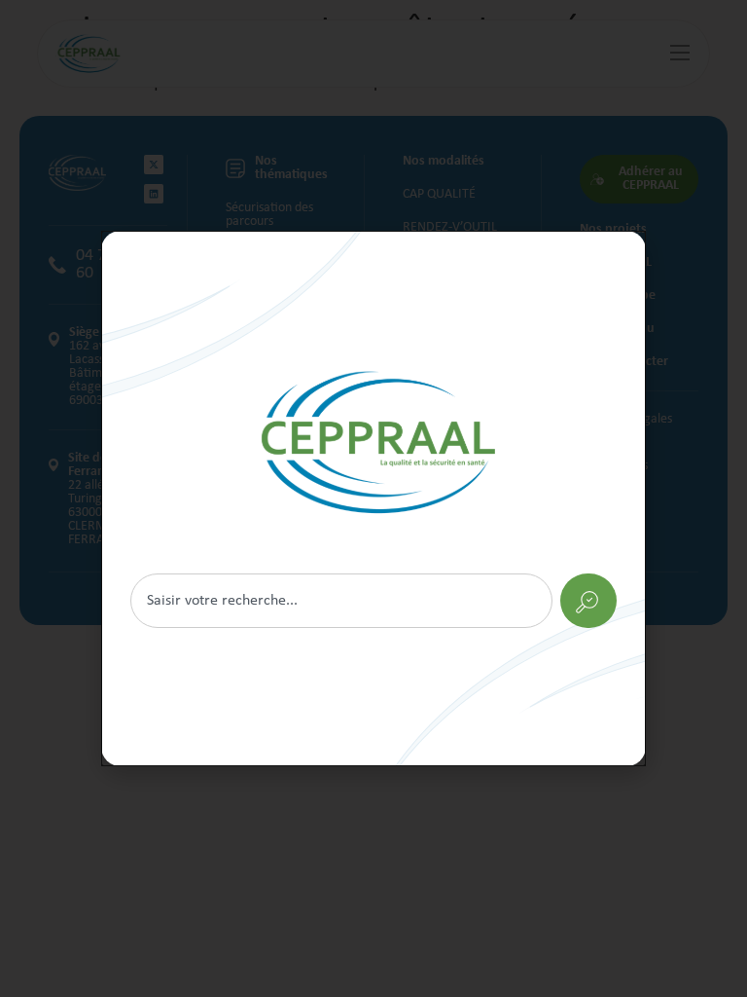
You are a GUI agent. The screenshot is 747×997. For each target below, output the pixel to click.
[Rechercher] (373, 498)
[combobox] (341, 600)
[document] (373, 498)
